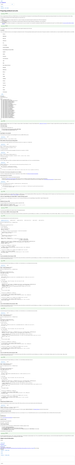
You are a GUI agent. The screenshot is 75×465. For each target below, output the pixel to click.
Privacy (26, 448)
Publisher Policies (10, 448)
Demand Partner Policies (16, 448)
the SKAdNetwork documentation (48, 179)
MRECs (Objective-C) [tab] (27, 220)
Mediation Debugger (36, 409)
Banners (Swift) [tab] (13, 220)
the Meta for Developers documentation (32, 173)
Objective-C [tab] (3, 144)
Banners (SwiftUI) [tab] (20, 220)
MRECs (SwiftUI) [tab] (41, 220)
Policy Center (2, 448)
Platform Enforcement (22, 448)
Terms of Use (6, 448)
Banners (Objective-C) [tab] (5, 220)
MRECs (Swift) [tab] (35, 220)
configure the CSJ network (43, 123)
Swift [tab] (8, 144)
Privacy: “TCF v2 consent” (15, 194)
